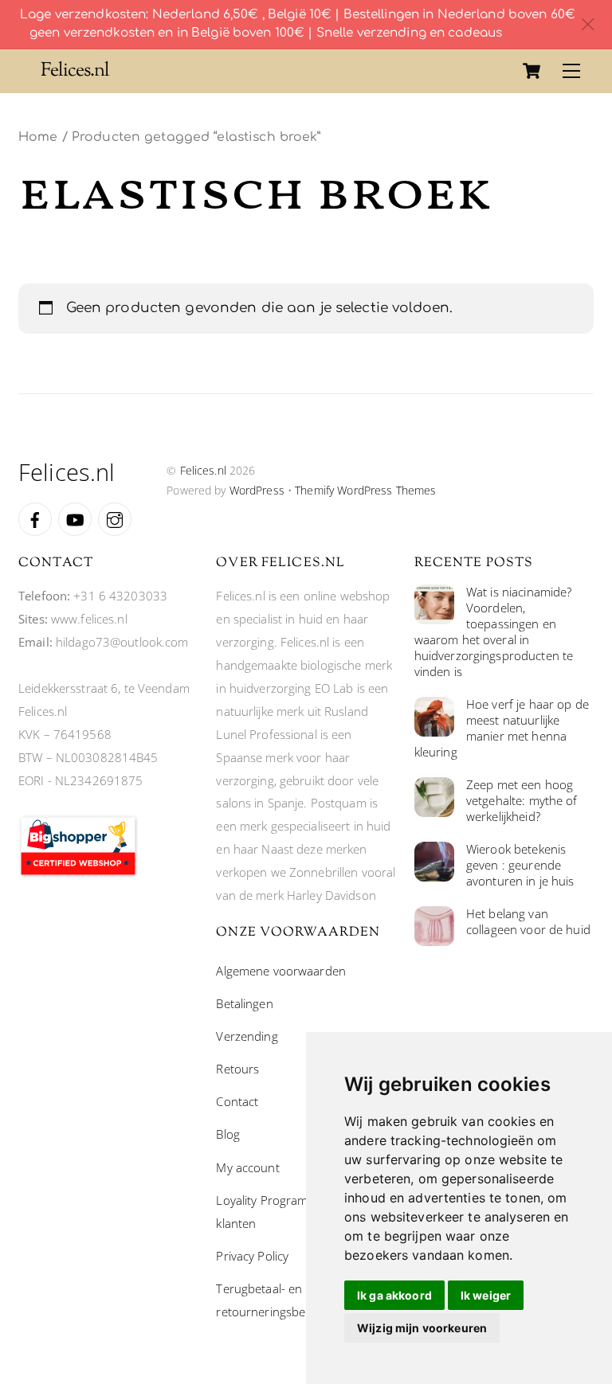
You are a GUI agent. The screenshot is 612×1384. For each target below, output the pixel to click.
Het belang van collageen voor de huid (528, 921)
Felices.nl (203, 470)
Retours (237, 1069)
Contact (237, 1101)
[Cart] (531, 71)
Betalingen (244, 1003)
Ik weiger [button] (486, 1295)
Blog (228, 1134)
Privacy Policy (252, 1256)
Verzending (246, 1036)
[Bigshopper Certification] (78, 873)
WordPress (257, 490)
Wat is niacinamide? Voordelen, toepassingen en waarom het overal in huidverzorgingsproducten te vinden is (493, 631)
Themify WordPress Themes (365, 490)
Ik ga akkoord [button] (394, 1295)
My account (247, 1167)
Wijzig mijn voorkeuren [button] (422, 1328)
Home (38, 137)
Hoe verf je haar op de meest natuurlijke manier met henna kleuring (501, 728)
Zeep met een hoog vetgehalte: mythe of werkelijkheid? (522, 800)
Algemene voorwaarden (281, 971)
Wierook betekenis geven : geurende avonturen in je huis (520, 865)
